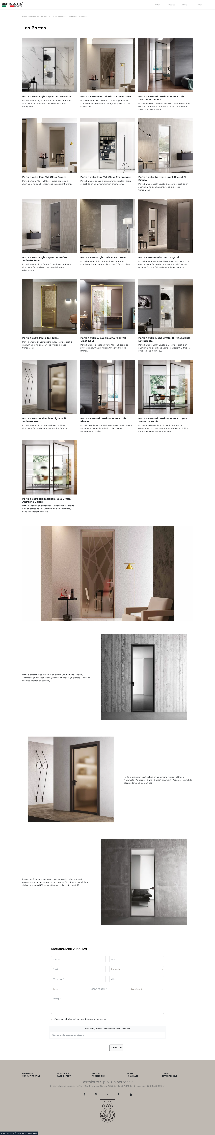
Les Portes (82, 16)
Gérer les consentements (27, 1133)
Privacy (3, 1133)
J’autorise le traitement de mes (80, 1019)
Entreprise (171, 5)
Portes (158, 5)
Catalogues (185, 5)
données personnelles (95, 1019)
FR (209, 5)
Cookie (11, 1133)
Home (24, 16)
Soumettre (116, 1048)
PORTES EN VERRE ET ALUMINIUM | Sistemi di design (52, 16)
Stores (199, 5)
